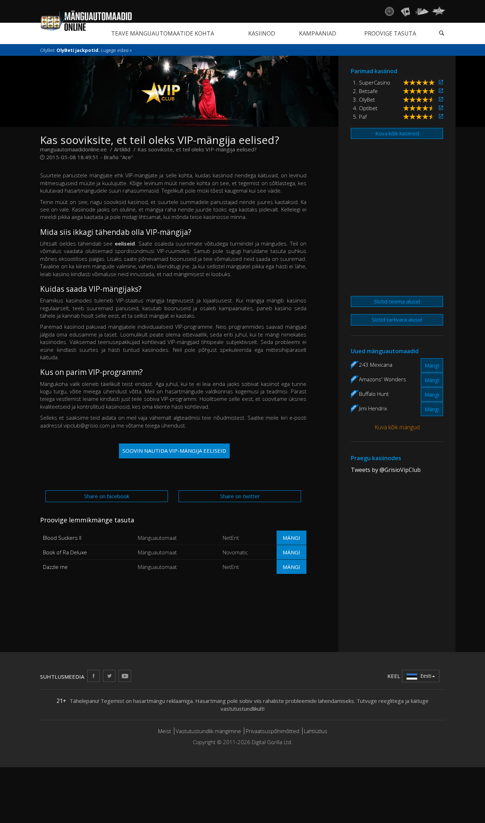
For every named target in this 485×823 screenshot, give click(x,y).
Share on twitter (240, 496)
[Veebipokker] (422, 11)
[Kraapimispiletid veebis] (438, 11)
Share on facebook (106, 496)
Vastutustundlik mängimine (208, 731)
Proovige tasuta (390, 33)
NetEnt (231, 537)
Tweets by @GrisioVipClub (386, 470)
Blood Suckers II (62, 537)
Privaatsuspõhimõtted (272, 731)
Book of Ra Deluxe (65, 552)
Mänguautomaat (157, 537)
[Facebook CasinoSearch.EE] (93, 676)
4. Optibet (365, 108)
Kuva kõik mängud (397, 427)
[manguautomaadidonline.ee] (86, 21)
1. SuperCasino (371, 82)
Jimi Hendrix (373, 408)
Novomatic (235, 552)
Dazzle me (55, 566)
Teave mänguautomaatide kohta (162, 33)
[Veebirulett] (389, 11)
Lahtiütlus (315, 731)
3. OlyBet (364, 99)
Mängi (291, 537)
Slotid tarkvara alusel (397, 319)
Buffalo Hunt (374, 393)
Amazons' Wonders (382, 379)
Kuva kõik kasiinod (397, 133)
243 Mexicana (375, 364)
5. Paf (360, 116)
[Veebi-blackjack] (405, 11)
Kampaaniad (317, 33)
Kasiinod (261, 33)
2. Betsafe (365, 91)
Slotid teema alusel (397, 301)
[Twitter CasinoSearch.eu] (109, 676)
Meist (164, 731)
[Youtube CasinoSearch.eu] (125, 676)
